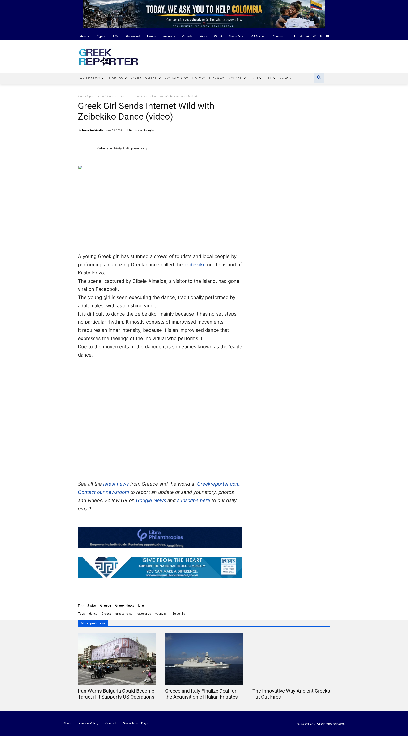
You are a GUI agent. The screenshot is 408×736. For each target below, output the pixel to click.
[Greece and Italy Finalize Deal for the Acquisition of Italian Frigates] (204, 659)
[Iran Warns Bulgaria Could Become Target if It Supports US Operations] (117, 659)
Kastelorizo (143, 613)
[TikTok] (314, 36)
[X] (320, 36)
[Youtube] (327, 36)
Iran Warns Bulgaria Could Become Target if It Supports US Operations (116, 694)
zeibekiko (195, 264)
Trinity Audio (122, 148)
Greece (112, 96)
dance (93, 613)
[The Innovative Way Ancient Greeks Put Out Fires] (291, 659)
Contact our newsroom (104, 492)
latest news (116, 484)
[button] (319, 78)
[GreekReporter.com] (115, 56)
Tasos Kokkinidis (92, 130)
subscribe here (194, 500)
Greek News (124, 605)
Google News (151, 500)
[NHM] (160, 567)
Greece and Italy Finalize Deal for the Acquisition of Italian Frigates (201, 694)
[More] (223, 591)
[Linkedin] (307, 36)
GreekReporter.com (91, 96)
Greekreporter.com (218, 484)
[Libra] (160, 537)
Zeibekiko (179, 613)
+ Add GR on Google (140, 130)
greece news (123, 613)
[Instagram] (301, 36)
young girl (161, 613)
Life (141, 605)
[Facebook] (294, 36)
